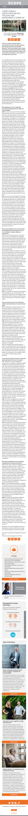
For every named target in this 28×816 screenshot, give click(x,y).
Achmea (6, 597)
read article (14, 694)
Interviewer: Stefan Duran (20, 588)
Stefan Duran (20, 33)
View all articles (14, 579)
